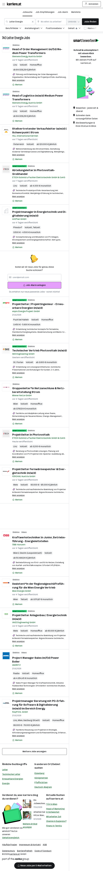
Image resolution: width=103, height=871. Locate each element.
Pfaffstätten (40, 782)
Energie (6, 783)
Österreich (18, 144)
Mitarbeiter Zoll (53, 816)
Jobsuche (27, 12)
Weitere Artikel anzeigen (30, 825)
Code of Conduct (43, 851)
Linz (15, 65)
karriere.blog (30, 795)
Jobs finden (90, 21)
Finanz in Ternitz (54, 825)
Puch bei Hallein (21, 319)
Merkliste (75, 12)
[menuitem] (15, 29)
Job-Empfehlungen (45, 12)
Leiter (5, 769)
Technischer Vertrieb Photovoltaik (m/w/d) (39, 350)
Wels (15, 484)
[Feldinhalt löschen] (32, 21)
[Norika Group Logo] (15, 859)
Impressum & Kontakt (30, 844)
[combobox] (19, 21)
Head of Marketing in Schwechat (55, 810)
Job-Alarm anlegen (36, 285)
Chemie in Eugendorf (56, 821)
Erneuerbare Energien (12, 779)
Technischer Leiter (11, 774)
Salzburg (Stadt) (31, 720)
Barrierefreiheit (24, 851)
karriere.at (56, 798)
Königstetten (41, 778)
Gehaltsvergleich (10, 837)
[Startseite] (14, 4)
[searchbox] (34, 277)
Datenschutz (8, 851)
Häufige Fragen (9, 844)
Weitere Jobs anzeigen (34, 751)
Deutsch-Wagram (43, 787)
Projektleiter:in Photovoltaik (31, 434)
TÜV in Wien (51, 804)
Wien (15, 404)
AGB (45, 844)
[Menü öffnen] (4, 4)
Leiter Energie (15, 38)
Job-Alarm (63, 12)
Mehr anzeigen (18, 80)
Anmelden (93, 4)
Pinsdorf (17, 227)
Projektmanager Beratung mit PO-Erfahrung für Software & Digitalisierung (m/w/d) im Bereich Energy (38, 704)
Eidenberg (39, 773)
